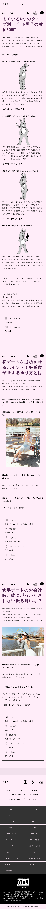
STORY (34, 815)
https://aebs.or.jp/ (16, 900)
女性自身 (34, 834)
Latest (9, 791)
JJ (11, 809)
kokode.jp (34, 852)
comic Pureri (11, 846)
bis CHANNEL (32, 791)
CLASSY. (34, 809)
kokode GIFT (11, 871)
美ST (11, 827)
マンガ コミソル (34, 846)
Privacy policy (30, 799)
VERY (11, 815)
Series (19, 791)
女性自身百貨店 (34, 858)
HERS (11, 821)
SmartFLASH (11, 840)
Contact (34, 795)
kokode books (11, 864)
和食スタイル (11, 834)
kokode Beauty (11, 858)
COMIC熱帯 (34, 840)
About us (22, 795)
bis (34, 827)
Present (10, 795)
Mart (34, 821)
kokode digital (34, 864)
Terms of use (14, 799)
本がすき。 (11, 852)
